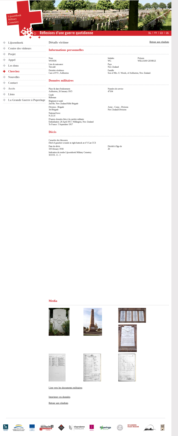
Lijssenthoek (15, 42)
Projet (11, 54)
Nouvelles (13, 77)
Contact (13, 82)
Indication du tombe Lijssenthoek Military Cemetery (70, 152)
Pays (110, 64)
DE (167, 33)
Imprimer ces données (59, 397)
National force (54, 113)
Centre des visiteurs (19, 48)
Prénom (141, 58)
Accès (11, 88)
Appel (11, 59)
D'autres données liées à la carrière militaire (66, 119)
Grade (51, 95)
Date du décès (54, 146)
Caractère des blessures (58, 140)
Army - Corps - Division (118, 107)
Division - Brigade (56, 107)
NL (149, 33)
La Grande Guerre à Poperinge (26, 100)
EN (161, 33)
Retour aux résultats (159, 42)
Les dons (13, 65)
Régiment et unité (56, 101)
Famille (111, 70)
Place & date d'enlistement (59, 89)
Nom (51, 58)
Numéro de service (115, 89)
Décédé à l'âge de (115, 146)
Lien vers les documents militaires (65, 387)
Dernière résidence (56, 70)
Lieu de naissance (56, 64)
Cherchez (13, 71)
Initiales (111, 58)
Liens (11, 94)
